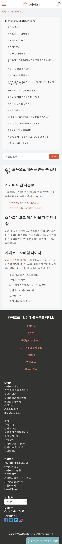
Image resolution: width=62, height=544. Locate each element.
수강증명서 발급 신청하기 (19, 130)
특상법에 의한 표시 (31, 340)
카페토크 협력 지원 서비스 (17, 477)
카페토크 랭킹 (11, 466)
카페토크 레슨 (17, 11)
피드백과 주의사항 (16, 110)
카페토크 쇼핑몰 (12, 470)
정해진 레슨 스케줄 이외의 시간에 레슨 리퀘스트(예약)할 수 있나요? (31, 83)
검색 (54, 156)
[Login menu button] (58, 4)
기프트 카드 (10, 474)
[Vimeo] (16, 520)
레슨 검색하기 (14, 27)
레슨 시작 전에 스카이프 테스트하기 (24, 97)
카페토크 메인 (11, 386)
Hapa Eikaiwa (11, 489)
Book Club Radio (12, 412)
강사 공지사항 (11, 435)
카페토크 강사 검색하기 (18, 33)
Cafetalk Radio (11, 409)
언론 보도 (31, 361)
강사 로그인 (10, 428)
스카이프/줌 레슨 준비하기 (20, 103)
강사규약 (9, 439)
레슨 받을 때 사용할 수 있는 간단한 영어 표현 (28, 136)
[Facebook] (6, 520)
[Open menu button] (3, 4)
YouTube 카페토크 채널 (16, 462)
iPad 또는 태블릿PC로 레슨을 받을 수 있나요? (28, 117)
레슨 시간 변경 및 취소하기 (20, 68)
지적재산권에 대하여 (15, 443)
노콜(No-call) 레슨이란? (19, 143)
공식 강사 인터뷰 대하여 (16, 432)
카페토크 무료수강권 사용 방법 (22, 90)
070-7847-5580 (14, 511)
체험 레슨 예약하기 (16, 53)
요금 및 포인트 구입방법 (16, 390)
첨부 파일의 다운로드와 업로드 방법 (24, 123)
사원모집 (31, 354)
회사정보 (31, 326)
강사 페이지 (10, 424)
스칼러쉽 (9, 405)
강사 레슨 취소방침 (14, 447)
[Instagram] (20, 520)
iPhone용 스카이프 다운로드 (24, 202)
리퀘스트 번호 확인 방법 (19, 75)
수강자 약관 (10, 393)
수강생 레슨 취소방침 (15, 397)
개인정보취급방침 (13, 481)
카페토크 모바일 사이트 (17, 259)
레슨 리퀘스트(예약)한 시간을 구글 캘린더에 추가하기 (31, 61)
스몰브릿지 (10, 485)
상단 (4, 11)
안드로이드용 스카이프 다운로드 (26, 207)
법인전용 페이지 (12, 401)
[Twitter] (11, 520)
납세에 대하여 (11, 451)
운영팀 (31, 333)
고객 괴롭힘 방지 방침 (31, 347)
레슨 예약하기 (14, 47)
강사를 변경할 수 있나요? (19, 40)
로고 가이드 (31, 368)
